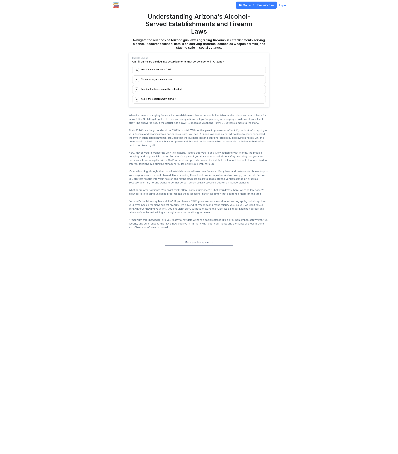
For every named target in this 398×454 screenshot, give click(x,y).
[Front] (116, 5)
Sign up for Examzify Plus (258, 5)
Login (282, 5)
